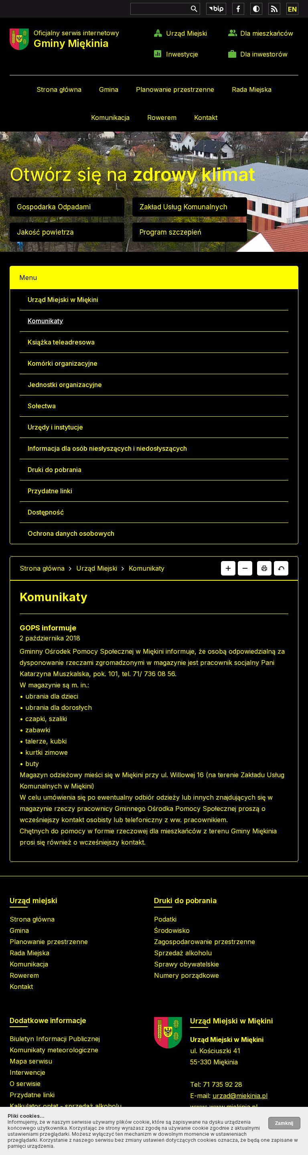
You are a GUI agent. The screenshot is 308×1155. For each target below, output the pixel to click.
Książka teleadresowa (61, 342)
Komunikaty (45, 321)
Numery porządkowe (186, 975)
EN (292, 9)
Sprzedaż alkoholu (183, 953)
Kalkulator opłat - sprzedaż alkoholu (66, 1106)
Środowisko (172, 930)
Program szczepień (170, 232)
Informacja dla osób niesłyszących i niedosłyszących (107, 448)
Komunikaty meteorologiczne (54, 1050)
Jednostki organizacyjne (65, 385)
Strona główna (58, 89)
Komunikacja (110, 117)
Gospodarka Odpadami (54, 207)
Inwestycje (182, 54)
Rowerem (161, 117)
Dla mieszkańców (266, 33)
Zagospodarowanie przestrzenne (204, 942)
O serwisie (25, 1084)
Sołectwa (42, 406)
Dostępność (46, 512)
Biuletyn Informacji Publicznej (55, 1039)
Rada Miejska (252, 89)
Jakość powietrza (45, 232)
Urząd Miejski (186, 33)
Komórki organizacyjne (62, 363)
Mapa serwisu (31, 1061)
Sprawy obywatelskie (186, 964)
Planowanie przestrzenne (175, 89)
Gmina (108, 89)
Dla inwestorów (264, 54)
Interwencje (27, 1072)
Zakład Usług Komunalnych (183, 207)
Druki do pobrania (54, 470)
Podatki (165, 919)
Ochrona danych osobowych (71, 533)
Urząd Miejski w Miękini (63, 300)
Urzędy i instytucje (55, 427)
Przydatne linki (50, 491)
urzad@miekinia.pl (240, 1096)
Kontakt (205, 117)
